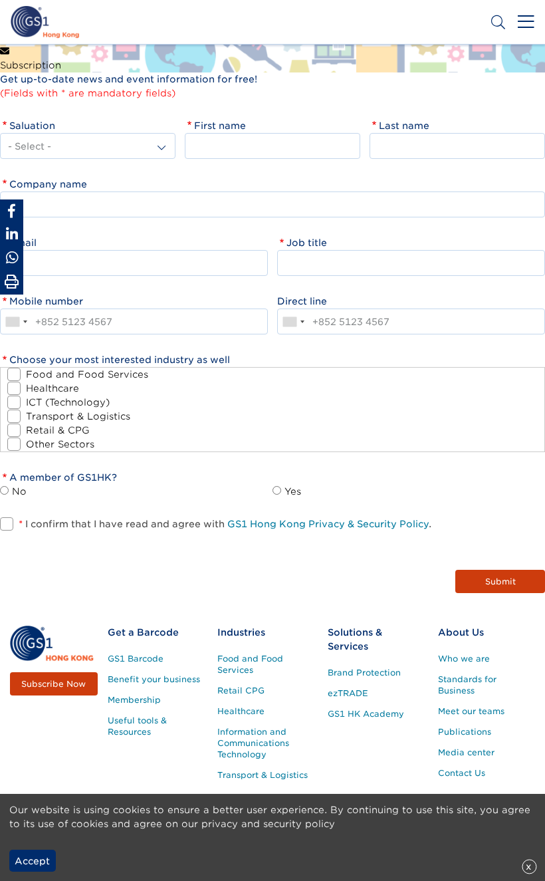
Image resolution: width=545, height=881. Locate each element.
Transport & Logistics (78, 416)
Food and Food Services (87, 374)
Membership (134, 700)
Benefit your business (154, 679)
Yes (292, 491)
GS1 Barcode (136, 659)
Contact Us (461, 773)
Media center (466, 752)
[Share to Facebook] (11, 211)
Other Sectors (60, 444)
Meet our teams (471, 711)
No (19, 491)
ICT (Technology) (68, 402)
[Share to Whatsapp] (11, 257)
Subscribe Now (53, 684)
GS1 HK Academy (366, 714)
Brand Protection (364, 673)
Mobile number (46, 301)
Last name (404, 125)
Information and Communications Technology (253, 743)
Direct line (302, 301)
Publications (464, 732)
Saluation (32, 125)
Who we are (464, 659)
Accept (32, 861)
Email (23, 242)
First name (220, 125)
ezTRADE (348, 693)
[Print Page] (11, 282)
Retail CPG (241, 690)
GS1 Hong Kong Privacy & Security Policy (328, 524)
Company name (48, 184)
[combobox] (16, 321)
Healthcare (52, 388)
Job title (306, 242)
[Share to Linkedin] (11, 234)
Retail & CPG (58, 430)
